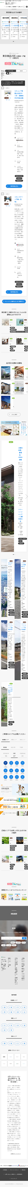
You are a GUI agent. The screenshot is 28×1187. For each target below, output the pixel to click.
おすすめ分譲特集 (23, 965)
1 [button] (13, 41)
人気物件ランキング (23, 960)
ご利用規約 (5, 1169)
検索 (24, 938)
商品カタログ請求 (23, 970)
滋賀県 (24, 1026)
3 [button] (15, 434)
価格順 (21, 70)
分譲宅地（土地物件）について (16, 981)
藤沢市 (12, 942)
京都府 (18, 1026)
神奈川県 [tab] (13, 747)
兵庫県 (11, 1026)
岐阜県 (11, 1044)
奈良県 (4, 1031)
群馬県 (18, 1013)
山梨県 (24, 1013)
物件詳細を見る (14, 186)
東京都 (4, 1008)
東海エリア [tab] (22, 739)
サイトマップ (14, 1178)
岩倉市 (14, 945)
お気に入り (20, 6)
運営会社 (23, 1169)
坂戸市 (23, 942)
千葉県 (18, 1008)
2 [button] (14, 41)
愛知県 (4, 1044)
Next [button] (26, 27)
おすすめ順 (10, 70)
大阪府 (4, 1026)
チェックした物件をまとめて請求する (14, 301)
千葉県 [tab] (21, 747)
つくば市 (9, 945)
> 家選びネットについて (15, 1153)
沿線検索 (14, 6)
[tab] (6, 755)
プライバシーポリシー (14, 1169)
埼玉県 (24, 1008)
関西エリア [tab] (14, 739)
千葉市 (3, 945)
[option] (5, 27)
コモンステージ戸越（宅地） (19, 199)
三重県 (18, 1044)
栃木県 (11, 1013)
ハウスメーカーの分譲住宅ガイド (23, 976)
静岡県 (24, 1044)
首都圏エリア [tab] (5, 739)
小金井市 (18, 942)
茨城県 (4, 1013)
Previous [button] (2, 27)
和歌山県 (11, 1031)
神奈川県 (11, 1008)
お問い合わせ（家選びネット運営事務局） (14, 1174)
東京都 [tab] (5, 747)
